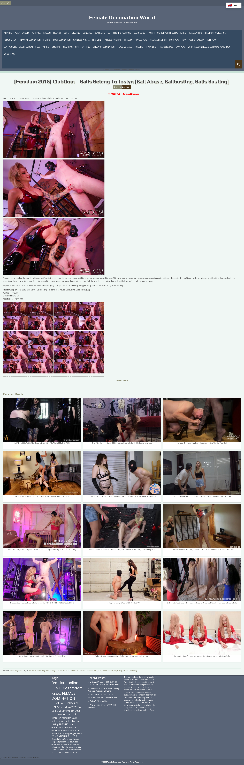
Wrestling (9, 54)
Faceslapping (195, 33)
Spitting (86, 47)
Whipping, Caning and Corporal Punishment (210, 47)
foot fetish (70, 720)
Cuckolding (139, 33)
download (74, 741)
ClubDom (59, 671)
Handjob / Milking (112, 40)
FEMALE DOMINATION (71, 671)
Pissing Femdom (196, 40)
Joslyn (116, 671)
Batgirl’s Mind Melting (99, 701)
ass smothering (71, 752)
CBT (53, 710)
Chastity (55, 739)
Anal (79, 730)
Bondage (87, 33)
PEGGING (63, 724)
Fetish (70, 749)
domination (56, 730)
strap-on (56, 717)
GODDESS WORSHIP (60, 744)
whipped (126, 671)
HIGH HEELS (71, 736)
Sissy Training (42, 47)
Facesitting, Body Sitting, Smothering (167, 33)
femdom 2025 (72, 710)
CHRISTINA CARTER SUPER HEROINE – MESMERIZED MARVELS (103, 695)
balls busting (50, 671)
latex (66, 727)
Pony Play (174, 40)
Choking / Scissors (122, 33)
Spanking (68, 47)
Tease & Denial (124, 47)
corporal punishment (60, 741)
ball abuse (32, 671)
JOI (57, 752)
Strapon (76, 739)
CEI (109, 33)
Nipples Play (141, 40)
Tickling (139, 47)
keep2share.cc (65, 739)
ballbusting (41, 671)
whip (120, 671)
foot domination (62, 726)
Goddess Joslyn (107, 671)
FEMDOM (83, 671)
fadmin (127, 87)
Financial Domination (30, 40)
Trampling (151, 47)
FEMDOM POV (69, 730)
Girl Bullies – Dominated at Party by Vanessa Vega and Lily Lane (103, 689)
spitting (62, 752)
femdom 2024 (69, 717)
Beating (76, 33)
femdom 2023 (68, 707)
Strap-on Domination (104, 47)
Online (55, 707)
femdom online (64, 682)
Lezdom (128, 40)
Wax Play (180, 47)
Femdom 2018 (92, 671)
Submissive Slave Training (62, 747)
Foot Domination (62, 40)
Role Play (211, 40)
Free (99, 671)
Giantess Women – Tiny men (87, 40)
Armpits (8, 33)
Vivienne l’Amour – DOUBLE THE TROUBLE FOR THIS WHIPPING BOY (103, 683)
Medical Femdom (158, 40)
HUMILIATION (60, 703)
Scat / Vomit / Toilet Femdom (18, 47)
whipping (133, 671)
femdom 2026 (57, 733)
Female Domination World (122, 17)
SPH (77, 47)
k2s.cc (74, 703)
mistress (73, 727)
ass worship (75, 744)
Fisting (46, 40)
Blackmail (100, 33)
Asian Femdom (22, 33)
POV (184, 40)
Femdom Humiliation (215, 33)
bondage (56, 714)
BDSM (66, 33)
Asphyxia (36, 33)
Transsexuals (166, 47)
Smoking (56, 47)
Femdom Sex (10, 40)
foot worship (69, 714)
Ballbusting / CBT (52, 33)
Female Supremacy (59, 749)
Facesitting (77, 747)
